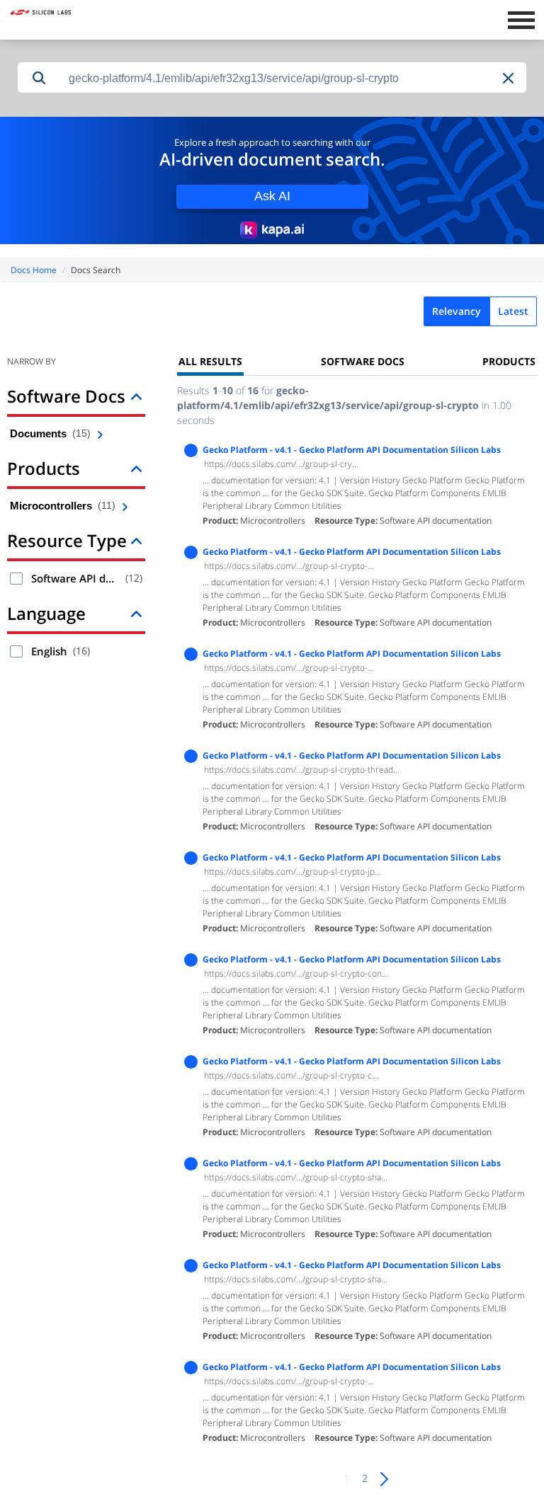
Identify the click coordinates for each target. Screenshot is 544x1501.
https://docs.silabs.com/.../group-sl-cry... (281, 464)
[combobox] (293, 78)
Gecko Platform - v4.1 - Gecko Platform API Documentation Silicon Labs (352, 450)
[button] (509, 78)
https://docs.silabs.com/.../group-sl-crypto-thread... (302, 770)
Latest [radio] (513, 311)
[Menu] (521, 18)
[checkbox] (16, 579)
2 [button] (365, 1478)
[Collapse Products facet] (136, 468)
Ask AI (272, 196)
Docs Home (34, 270)
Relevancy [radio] (456, 311)
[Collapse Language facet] (136, 613)
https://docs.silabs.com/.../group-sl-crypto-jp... (292, 871)
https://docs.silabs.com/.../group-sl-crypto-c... (291, 1075)
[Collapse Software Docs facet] (136, 396)
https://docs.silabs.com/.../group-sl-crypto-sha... (295, 1177)
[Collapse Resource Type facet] (136, 540)
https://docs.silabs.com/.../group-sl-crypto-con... (296, 973)
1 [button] (346, 1478)
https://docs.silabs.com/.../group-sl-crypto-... (289, 566)
